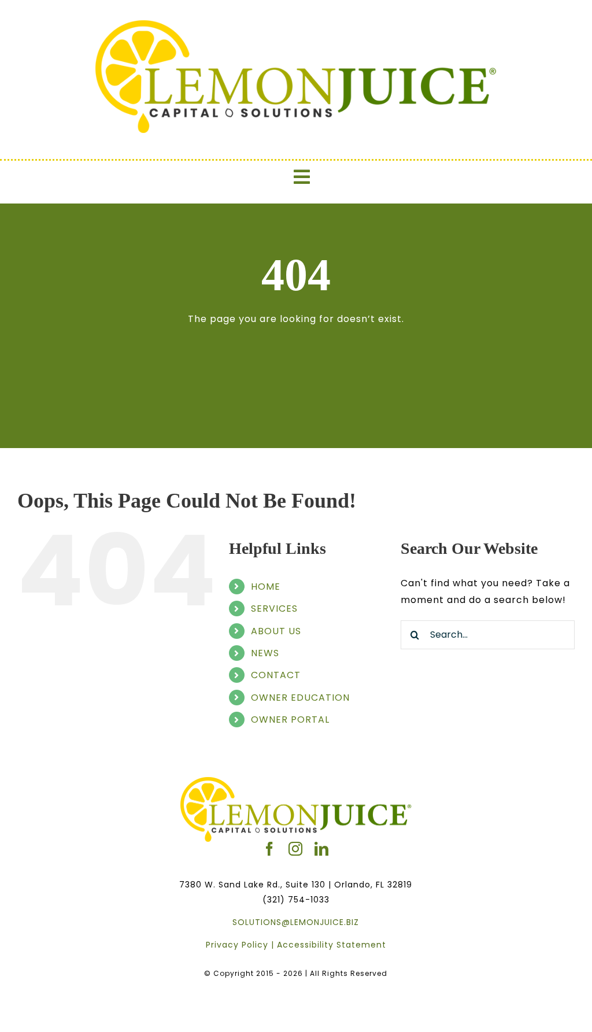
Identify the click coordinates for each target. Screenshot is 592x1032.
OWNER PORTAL (290, 719)
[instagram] (295, 849)
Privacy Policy (237, 944)
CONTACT (276, 675)
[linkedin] (321, 849)
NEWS (265, 653)
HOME (265, 586)
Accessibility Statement (331, 944)
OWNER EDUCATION (300, 697)
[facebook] (269, 849)
